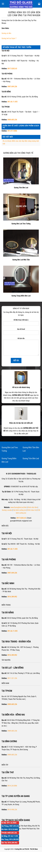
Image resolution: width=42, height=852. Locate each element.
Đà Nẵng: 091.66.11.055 (9, 836)
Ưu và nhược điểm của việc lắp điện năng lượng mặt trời (21, 142)
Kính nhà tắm (32, 507)
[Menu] (3, 3)
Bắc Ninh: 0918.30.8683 (9, 829)
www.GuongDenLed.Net (18, 507)
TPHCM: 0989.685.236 (9, 833)
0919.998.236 (12, 810)
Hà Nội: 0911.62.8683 (8, 823)
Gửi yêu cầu (21, 338)
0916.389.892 (12, 655)
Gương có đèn (6, 33)
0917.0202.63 (12, 69)
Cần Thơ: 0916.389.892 (9, 843)
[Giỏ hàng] (39, 3)
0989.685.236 (12, 120)
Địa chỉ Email (21, 329)
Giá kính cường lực (19, 510)
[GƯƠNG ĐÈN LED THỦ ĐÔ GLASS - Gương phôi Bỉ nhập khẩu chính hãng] (21, 4)
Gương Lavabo (7, 510)
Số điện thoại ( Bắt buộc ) (21, 320)
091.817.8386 (12, 131)
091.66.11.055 (12, 102)
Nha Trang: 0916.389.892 (10, 839)
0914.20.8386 (12, 786)
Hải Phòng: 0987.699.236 (10, 826)
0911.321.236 (12, 678)
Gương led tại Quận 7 (9, 38)
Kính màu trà (31, 510)
